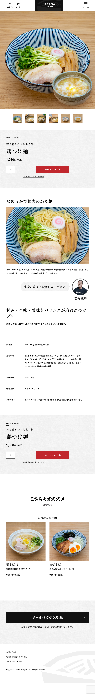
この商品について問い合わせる (33, 462)
